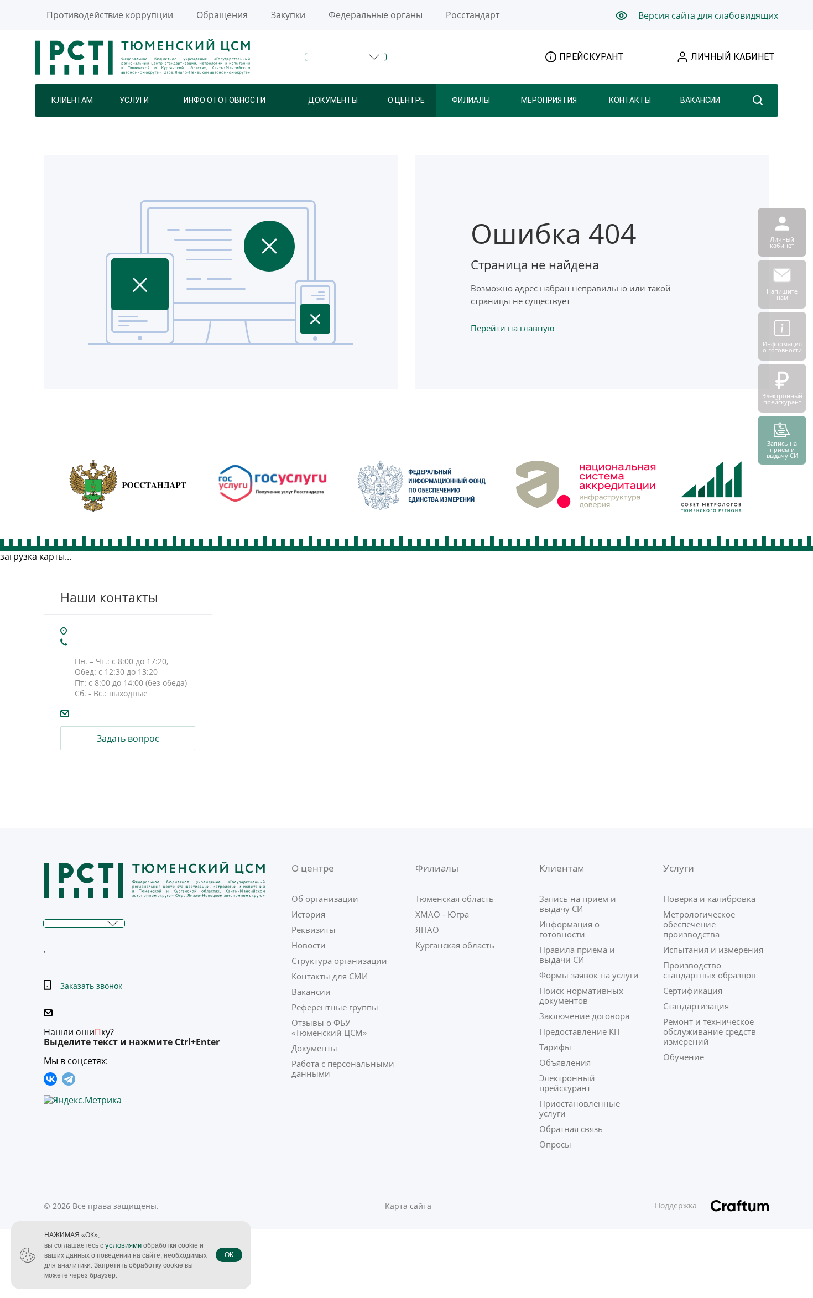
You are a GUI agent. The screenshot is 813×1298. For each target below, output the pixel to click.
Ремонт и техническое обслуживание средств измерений (709, 1031)
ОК (229, 1255)
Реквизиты (313, 929)
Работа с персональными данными (342, 1068)
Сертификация (692, 990)
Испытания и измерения (713, 949)
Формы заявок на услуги (589, 975)
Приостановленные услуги (579, 1108)
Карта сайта (408, 1206)
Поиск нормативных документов (581, 995)
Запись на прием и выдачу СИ (577, 903)
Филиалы (471, 100)
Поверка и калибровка (709, 898)
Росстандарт (472, 14)
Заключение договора (584, 1015)
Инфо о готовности (224, 100)
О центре (406, 100)
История (308, 914)
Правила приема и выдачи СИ (577, 954)
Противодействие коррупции (109, 14)
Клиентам (72, 100)
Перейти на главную (512, 327)
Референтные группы (334, 1007)
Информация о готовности (569, 929)
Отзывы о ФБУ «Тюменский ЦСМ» (329, 1027)
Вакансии (700, 100)
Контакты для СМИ (329, 976)
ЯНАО (427, 929)
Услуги (134, 100)
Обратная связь (571, 1128)
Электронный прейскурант (567, 1082)
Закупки (288, 14)
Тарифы (555, 1046)
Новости (308, 945)
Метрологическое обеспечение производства (699, 924)
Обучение (683, 1056)
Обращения (222, 14)
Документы (333, 100)
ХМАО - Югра (442, 914)
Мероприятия (549, 100)
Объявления (565, 1062)
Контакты (630, 100)
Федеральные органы (376, 14)
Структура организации (339, 960)
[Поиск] (757, 100)
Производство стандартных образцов (709, 970)
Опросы (555, 1144)
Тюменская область (454, 898)
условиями (123, 1245)
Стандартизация (696, 1006)
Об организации (324, 898)
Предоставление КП (579, 1031)
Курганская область (454, 945)
